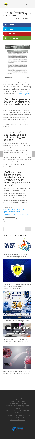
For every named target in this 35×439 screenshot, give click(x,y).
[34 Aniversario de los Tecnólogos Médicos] (18, 305)
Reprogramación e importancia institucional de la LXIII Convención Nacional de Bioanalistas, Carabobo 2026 (17, 286)
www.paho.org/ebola (23, 94)
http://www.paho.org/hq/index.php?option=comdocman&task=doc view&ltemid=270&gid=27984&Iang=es (16, 212)
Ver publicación (10, 220)
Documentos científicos (20, 18)
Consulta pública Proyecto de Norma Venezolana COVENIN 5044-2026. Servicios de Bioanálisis (17, 341)
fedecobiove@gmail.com (17, 420)
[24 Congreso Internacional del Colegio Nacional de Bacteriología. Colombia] (18, 245)
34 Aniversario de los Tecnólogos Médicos (17, 321)
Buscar (28, 229)
